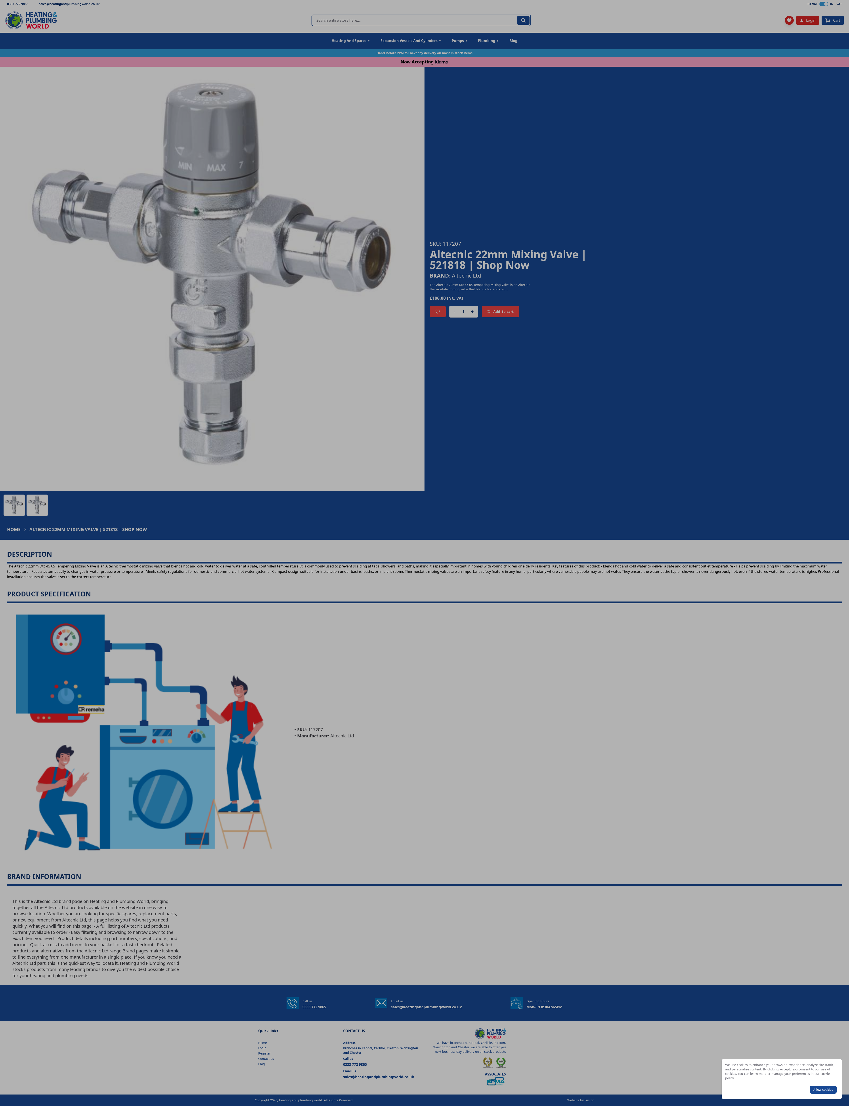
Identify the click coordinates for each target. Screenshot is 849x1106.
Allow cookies (823, 1089)
